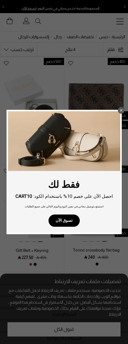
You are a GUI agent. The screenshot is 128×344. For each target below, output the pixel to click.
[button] (121, 110)
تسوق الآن (64, 220)
